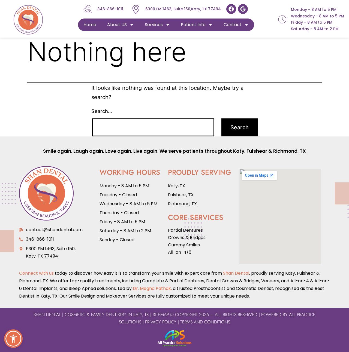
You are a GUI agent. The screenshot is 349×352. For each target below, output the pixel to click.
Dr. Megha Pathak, (152, 288)
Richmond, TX (289, 151)
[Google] (243, 9)
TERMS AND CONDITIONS (204, 322)
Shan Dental (236, 273)
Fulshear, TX (181, 195)
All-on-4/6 (179, 252)
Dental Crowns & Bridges (232, 281)
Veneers (270, 281)
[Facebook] (231, 9)
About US (117, 25)
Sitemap (160, 314)
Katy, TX (176, 186)
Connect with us (36, 273)
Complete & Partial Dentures (172, 281)
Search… (101, 111)
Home (89, 25)
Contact (233, 25)
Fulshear (256, 151)
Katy (238, 151)
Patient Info (193, 25)
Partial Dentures (185, 230)
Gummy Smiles (184, 245)
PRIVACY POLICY (160, 322)
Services (154, 25)
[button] (13, 339)
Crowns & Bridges (187, 237)
